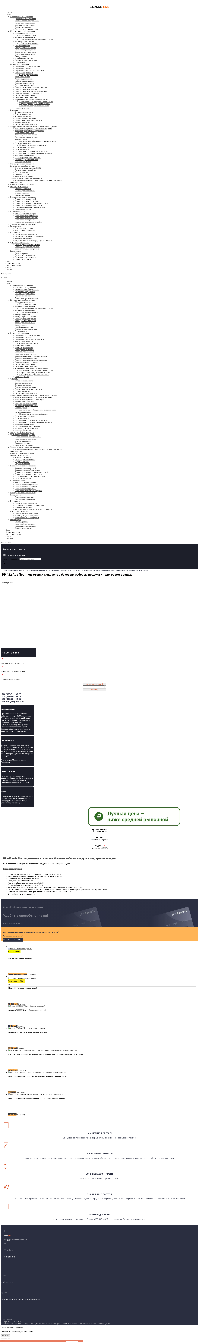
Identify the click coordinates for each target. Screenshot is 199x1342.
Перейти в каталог (13, 939)
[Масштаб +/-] (9, 1338)
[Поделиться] (4, 1338)
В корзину (94, 690)
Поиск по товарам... (11, 559)
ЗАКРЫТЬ (5, 1336)
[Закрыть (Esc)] (2, 1338)
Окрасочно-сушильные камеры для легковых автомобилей (44, 570)
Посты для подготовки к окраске (76, 570)
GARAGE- (100, 7)
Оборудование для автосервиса (13, 570)
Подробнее (32, 974)
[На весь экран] (6, 1338)
